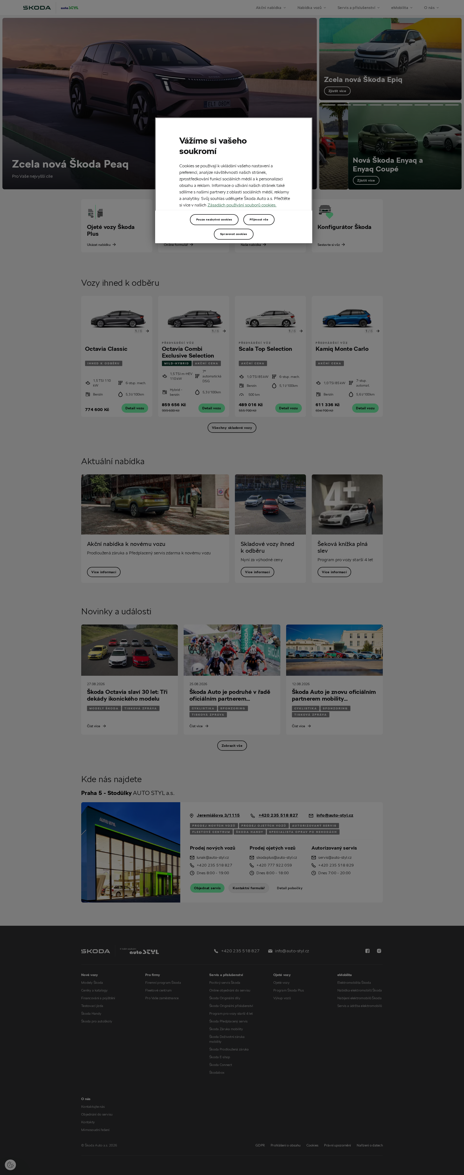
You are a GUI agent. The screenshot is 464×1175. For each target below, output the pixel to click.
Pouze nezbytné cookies (214, 219)
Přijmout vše (259, 219)
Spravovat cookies (233, 234)
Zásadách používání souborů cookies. (242, 204)
